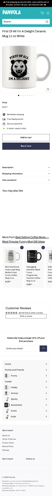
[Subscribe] (43, 348)
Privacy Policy (8, 443)
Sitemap (5, 450)
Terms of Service (9, 439)
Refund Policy (8, 446)
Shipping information (12, 174)
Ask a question (9, 180)
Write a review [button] (26, 316)
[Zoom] (48, 89)
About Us (6, 435)
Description (7, 167)
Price (4, 103)
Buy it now (26, 146)
